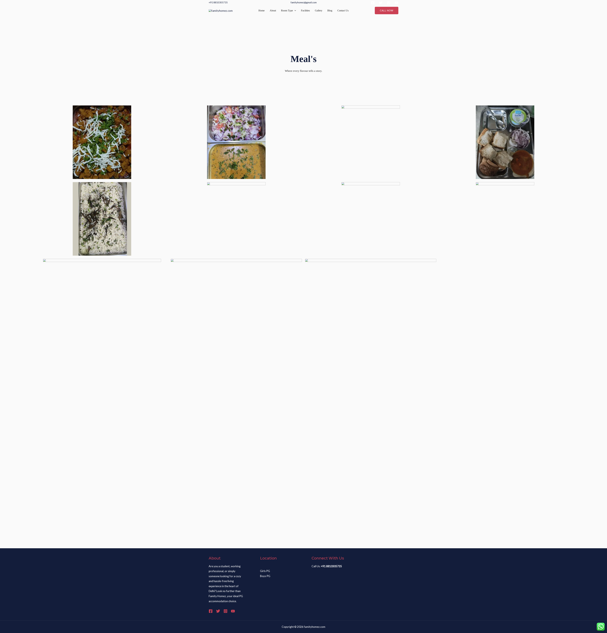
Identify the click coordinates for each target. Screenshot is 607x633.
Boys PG (265, 576)
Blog (329, 10)
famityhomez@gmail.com (304, 2)
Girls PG (265, 571)
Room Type (287, 10)
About (273, 10)
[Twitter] (381, 3)
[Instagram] (388, 3)
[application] (294, 10)
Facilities (305, 10)
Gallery (318, 10)
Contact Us (343, 10)
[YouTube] (396, 3)
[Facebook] (373, 3)
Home (261, 10)
